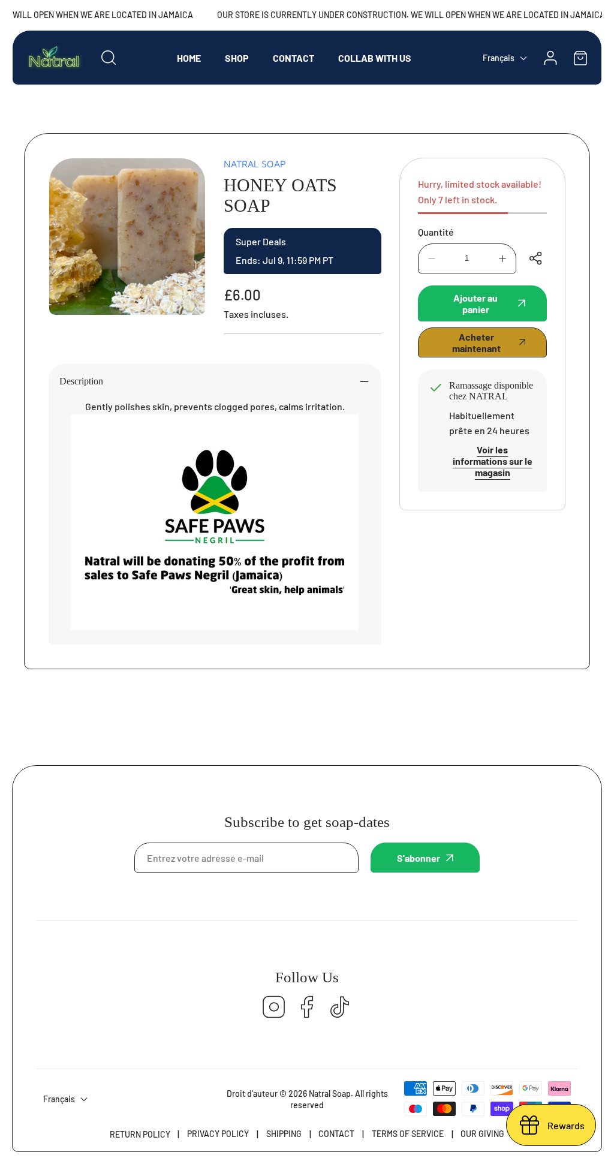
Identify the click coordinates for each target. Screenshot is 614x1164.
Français (498, 58)
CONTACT (336, 1134)
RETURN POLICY (140, 1134)
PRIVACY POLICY (218, 1134)
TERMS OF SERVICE (408, 1134)
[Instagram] (274, 1008)
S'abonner (418, 858)
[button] (580, 58)
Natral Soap (255, 163)
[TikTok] (340, 1008)
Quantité (436, 231)
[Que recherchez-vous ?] (109, 58)
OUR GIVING (482, 1134)
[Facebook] (307, 1008)
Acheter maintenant (476, 342)
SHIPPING (284, 1134)
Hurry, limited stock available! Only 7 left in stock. (479, 191)
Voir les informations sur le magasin (492, 461)
